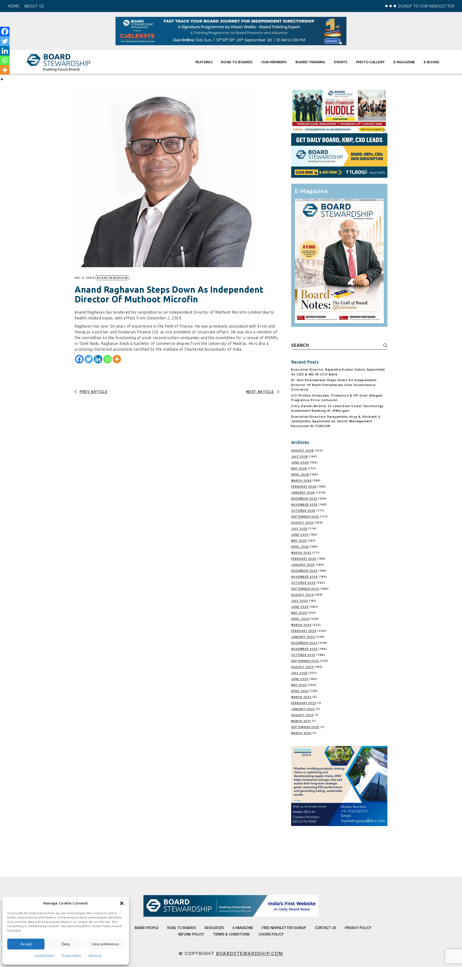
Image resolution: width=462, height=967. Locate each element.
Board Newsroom (112, 277)
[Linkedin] (98, 359)
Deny (66, 944)
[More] (117, 359)
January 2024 (303, 636)
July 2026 (299, 456)
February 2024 (303, 630)
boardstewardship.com (249, 953)
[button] (121, 903)
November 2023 (304, 649)
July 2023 (299, 673)
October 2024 (303, 582)
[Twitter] (88, 359)
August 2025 (302, 522)
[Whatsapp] (107, 359)
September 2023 (305, 661)
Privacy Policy (71, 955)
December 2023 (304, 643)
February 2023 (303, 703)
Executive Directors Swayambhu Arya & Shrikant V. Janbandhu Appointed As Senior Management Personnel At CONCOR (336, 421)
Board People (147, 928)
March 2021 (301, 721)
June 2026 (300, 462)
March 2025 (301, 552)
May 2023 (299, 685)
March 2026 (301, 480)
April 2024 (300, 618)
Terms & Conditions (231, 934)
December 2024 (304, 570)
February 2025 (303, 558)
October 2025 (303, 510)
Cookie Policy (44, 955)
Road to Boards (181, 928)
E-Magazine (243, 928)
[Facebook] (79, 359)
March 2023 (301, 697)
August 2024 (302, 594)
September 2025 (305, 516)
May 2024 (299, 612)
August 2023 (302, 667)
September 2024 (305, 588)
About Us (95, 955)
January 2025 (303, 564)
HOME (13, 6)
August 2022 (302, 715)
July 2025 (299, 528)
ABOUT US (34, 6)
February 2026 (303, 486)
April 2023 (300, 691)
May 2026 (299, 468)
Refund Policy (191, 934)
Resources (214, 928)
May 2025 (299, 540)
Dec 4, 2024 (84, 278)
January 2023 (303, 709)
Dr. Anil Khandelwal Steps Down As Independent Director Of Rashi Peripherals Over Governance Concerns (334, 384)
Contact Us (325, 928)
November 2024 (304, 576)
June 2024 (300, 606)
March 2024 (301, 624)
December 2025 (304, 498)
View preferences (105, 944)
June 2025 (299, 534)
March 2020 (301, 733)
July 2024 (299, 600)
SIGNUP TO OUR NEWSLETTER (426, 6)
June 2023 (299, 679)
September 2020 (305, 727)
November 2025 (304, 504)
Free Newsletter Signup (284, 928)
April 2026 (300, 474)
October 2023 (303, 655)
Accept (26, 944)
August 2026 (302, 450)
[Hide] (2, 79)
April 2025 (300, 546)
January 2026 (303, 492)
